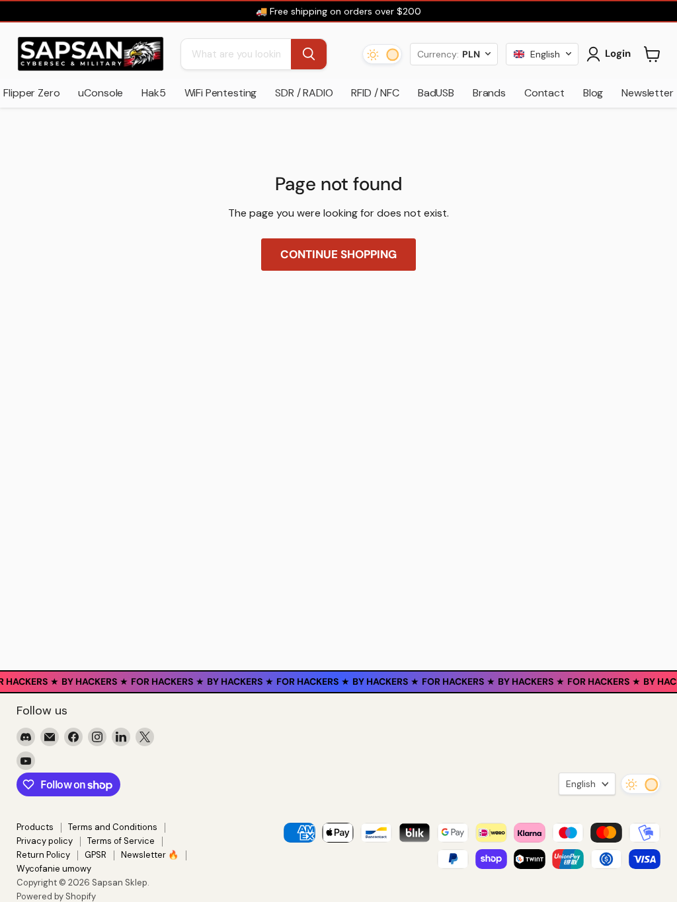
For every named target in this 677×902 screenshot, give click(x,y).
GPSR (95, 854)
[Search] (309, 54)
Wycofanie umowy (54, 868)
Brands (489, 93)
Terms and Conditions (112, 827)
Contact (544, 93)
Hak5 (153, 93)
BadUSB (436, 93)
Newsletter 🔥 (150, 854)
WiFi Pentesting (220, 93)
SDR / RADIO (304, 93)
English (581, 784)
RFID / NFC (375, 93)
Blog (593, 93)
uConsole (100, 93)
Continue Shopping (338, 254)
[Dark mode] (382, 54)
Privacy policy (45, 841)
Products (35, 827)
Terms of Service (121, 841)
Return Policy (43, 854)
